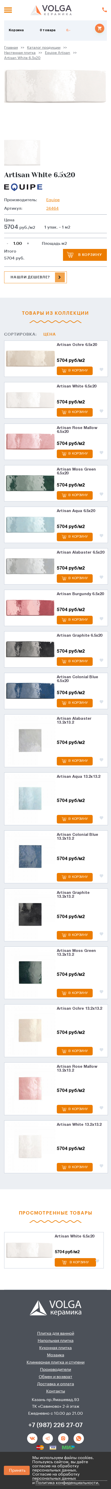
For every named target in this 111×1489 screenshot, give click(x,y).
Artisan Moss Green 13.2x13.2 (76, 953)
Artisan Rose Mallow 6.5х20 (77, 430)
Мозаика (55, 1355)
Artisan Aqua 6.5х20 (76, 511)
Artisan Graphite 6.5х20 (79, 635)
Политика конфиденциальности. (67, 1483)
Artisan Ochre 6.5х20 (77, 345)
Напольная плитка (56, 1341)
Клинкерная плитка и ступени (55, 1362)
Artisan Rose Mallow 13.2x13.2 (77, 1068)
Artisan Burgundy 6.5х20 (80, 594)
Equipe (53, 200)
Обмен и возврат (55, 1377)
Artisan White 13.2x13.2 (79, 1125)
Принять (17, 1470)
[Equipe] (23, 187)
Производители (55, 1369)
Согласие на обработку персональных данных (56, 1476)
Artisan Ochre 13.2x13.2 (79, 1008)
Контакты (55, 1391)
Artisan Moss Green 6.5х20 (76, 471)
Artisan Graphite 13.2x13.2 (73, 895)
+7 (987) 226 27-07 (55, 1425)
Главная (11, 48)
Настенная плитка (20, 53)
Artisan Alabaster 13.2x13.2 (74, 720)
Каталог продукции (43, 48)
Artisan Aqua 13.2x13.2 (78, 777)
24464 (52, 208)
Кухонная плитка (55, 1348)
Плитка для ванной (55, 1333)
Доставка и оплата (55, 1384)
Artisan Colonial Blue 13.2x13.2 (77, 836)
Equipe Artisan (57, 53)
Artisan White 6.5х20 (22, 58)
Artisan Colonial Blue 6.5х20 (77, 679)
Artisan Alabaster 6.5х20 (80, 552)
